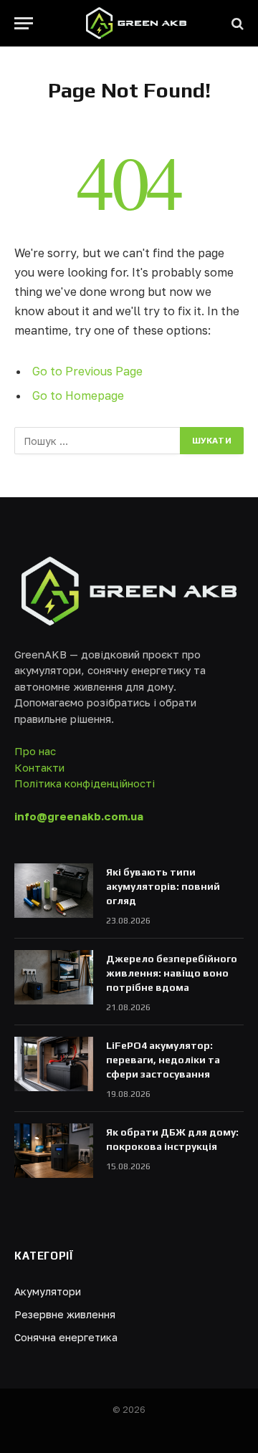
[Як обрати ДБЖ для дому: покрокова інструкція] (53, 1150)
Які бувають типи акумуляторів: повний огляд (163, 886)
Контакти (39, 767)
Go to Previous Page (87, 371)
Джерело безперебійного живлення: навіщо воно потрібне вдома (171, 973)
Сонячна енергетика (66, 1337)
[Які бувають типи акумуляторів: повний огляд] (53, 890)
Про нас (35, 750)
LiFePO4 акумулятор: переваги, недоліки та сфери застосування (163, 1060)
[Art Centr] (136, 23)
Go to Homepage (78, 395)
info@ (78, 816)
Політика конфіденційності (84, 783)
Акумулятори (47, 1291)
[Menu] (23, 23)
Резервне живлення (64, 1314)
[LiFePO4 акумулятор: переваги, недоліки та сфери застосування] (53, 1064)
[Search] (236, 23)
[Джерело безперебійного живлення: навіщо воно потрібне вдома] (53, 977)
